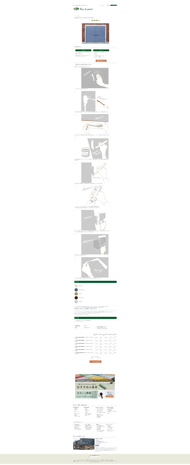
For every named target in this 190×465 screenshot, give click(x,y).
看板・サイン (87, 415)
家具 (75, 414)
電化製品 (76, 415)
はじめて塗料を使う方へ (78, 425)
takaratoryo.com (98, 443)
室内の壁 (76, 408)
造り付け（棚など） (77, 413)
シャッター (87, 411)
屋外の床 (86, 409)
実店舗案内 (109, 426)
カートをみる (114, 5)
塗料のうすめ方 (77, 427)
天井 (75, 410)
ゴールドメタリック (100, 411)
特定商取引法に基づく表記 (101, 426)
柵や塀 (86, 412)
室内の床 (76, 409)
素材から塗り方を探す (87, 17)
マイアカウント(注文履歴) (100, 430)
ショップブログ (110, 428)
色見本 (108, 413)
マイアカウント (102, 5)
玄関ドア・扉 (81, 17)
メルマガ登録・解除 (100, 431)
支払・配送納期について (100, 425)
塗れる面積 (76, 426)
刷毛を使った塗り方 (77, 428)
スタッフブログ (110, 429)
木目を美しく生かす (100, 410)
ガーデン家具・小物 (88, 413)
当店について (109, 425)
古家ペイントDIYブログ (111, 430)
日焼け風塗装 (99, 416)
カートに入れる (96, 361)
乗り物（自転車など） (88, 414)
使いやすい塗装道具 (110, 408)
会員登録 (108, 5)
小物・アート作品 (77, 416)
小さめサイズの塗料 (88, 428)
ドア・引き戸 (76, 411)
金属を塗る (92, 17)
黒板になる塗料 (99, 414)
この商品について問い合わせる (102, 328)
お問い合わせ (99, 428)
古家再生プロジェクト (88, 426)
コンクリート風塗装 (100, 409)
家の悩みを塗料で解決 (88, 427)
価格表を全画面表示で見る (101, 327)
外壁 (86, 408)
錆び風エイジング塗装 (100, 415)
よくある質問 (99, 427)
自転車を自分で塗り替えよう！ (89, 425)
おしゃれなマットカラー (100, 408)
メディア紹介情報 (110, 427)
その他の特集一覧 (87, 429)
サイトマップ (109, 431)
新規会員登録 (99, 429)
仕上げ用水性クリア (110, 410)
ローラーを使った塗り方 (78, 429)
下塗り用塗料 (109, 409)
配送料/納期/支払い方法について (102, 326)
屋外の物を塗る (77, 17)
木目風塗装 (98, 417)
